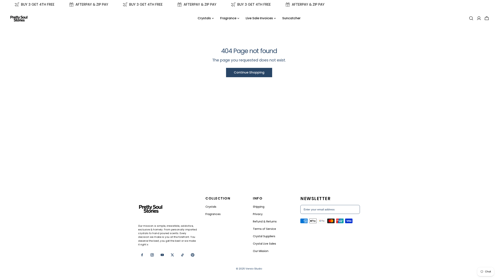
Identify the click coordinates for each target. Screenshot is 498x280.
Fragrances (213, 214)
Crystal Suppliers (264, 236)
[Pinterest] (192, 255)
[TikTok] (182, 255)
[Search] (471, 18)
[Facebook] (142, 255)
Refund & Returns (265, 221)
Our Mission (260, 251)
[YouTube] (162, 255)
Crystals (210, 207)
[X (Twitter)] (172, 255)
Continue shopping (249, 72)
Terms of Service (264, 229)
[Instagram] (152, 255)
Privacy (258, 214)
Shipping (258, 207)
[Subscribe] (355, 209)
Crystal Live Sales (264, 244)
